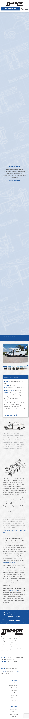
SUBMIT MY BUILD (14, 180)
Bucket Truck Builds (15, 337)
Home (5, 337)
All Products (14, 703)
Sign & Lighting (14, 714)
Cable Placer (14, 693)
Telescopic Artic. (14, 683)
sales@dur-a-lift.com (11, 668)
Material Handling (14, 685)
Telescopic (14, 698)
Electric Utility (14, 709)
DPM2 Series (7, 339)
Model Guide (14, 590)
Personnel (14, 688)
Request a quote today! (10, 562)
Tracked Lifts (14, 695)
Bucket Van (14, 690)
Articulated (14, 700)
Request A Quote (10, 9)
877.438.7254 (10, 671)
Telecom (14, 716)
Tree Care (14, 711)
